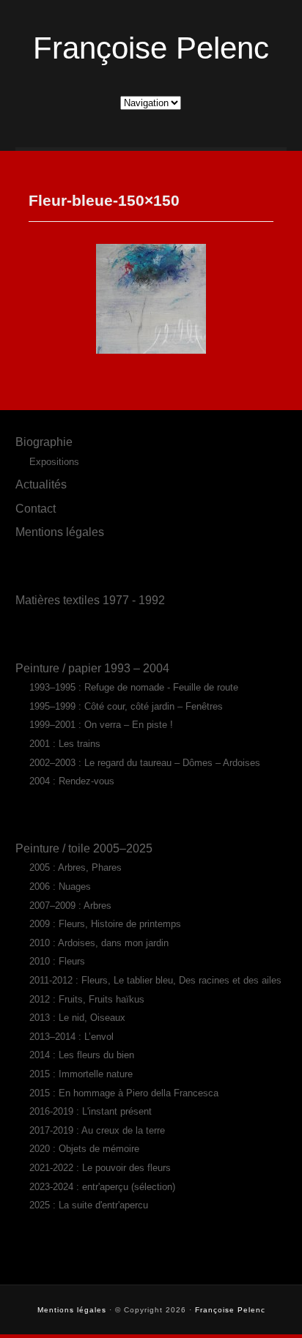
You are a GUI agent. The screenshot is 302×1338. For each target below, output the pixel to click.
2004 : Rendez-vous (71, 781)
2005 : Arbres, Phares (75, 867)
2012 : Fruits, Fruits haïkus (86, 999)
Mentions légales (59, 531)
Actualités (41, 484)
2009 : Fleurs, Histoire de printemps (105, 923)
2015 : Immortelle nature (81, 1073)
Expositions (54, 461)
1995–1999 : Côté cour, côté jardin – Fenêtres (126, 706)
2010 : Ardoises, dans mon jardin (99, 942)
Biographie (44, 441)
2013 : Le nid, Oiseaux (77, 1017)
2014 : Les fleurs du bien (81, 1054)
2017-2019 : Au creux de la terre (97, 1130)
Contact (35, 508)
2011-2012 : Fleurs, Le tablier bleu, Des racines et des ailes (155, 980)
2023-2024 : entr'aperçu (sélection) (102, 1186)
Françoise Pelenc (151, 48)
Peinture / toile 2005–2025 (83, 848)
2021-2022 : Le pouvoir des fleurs (100, 1167)
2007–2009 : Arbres (70, 905)
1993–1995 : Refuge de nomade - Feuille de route (133, 687)
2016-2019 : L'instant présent (90, 1111)
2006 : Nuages (60, 886)
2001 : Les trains (64, 743)
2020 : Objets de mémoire (84, 1148)
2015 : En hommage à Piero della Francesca (123, 1093)
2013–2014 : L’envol (71, 1036)
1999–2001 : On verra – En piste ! (101, 724)
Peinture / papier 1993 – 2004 (92, 667)
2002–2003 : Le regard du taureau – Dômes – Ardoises (144, 762)
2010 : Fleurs (57, 961)
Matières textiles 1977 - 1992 (90, 599)
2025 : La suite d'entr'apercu (88, 1205)
